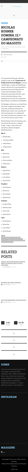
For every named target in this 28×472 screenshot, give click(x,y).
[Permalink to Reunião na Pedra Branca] (14, 293)
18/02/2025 (13, 302)
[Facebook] (10, 1)
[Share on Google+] (23, 54)
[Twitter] (16, 1)
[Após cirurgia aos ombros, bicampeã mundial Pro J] (14, 413)
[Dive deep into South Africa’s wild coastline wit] (14, 435)
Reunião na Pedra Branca (11, 282)
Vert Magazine (6, 267)
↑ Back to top (14, 469)
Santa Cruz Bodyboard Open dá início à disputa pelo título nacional (13, 263)
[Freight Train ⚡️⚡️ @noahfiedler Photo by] (14, 423)
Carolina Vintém (5, 238)
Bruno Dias (10, 237)
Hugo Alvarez (13, 238)
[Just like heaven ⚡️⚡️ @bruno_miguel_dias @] (14, 429)
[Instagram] (13, 1)
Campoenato (17, 237)
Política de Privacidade (7, 464)
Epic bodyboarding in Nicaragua (13, 300)
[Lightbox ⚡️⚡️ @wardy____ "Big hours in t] (14, 427)
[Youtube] (22, 1)
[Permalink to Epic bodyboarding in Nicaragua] (14, 311)
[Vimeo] (19, 1)
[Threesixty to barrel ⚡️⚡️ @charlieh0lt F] (14, 439)
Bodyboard (4, 237)
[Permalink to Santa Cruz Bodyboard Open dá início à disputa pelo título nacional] (14, 276)
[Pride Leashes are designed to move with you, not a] (14, 437)
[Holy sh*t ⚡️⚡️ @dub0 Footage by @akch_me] (14, 402)
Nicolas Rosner (5, 240)
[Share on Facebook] (18, 54)
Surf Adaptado (9, 242)
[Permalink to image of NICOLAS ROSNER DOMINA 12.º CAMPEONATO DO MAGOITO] (14, 67)
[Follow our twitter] (2, 322)
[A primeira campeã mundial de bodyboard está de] (14, 405)
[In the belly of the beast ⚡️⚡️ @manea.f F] (14, 421)
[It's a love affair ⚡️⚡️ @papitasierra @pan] (14, 403)
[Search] (3, 1)
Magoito (20, 238)
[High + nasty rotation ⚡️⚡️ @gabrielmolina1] (14, 425)
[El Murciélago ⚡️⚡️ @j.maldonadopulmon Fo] (14, 417)
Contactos (14, 466)
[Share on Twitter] (21, 54)
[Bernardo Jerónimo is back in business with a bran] (14, 409)
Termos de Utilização (20, 464)
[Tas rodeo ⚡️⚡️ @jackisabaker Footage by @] (14, 433)
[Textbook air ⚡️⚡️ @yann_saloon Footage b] (14, 407)
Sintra (3, 242)
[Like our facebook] (15, 322)
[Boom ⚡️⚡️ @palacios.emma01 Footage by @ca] (14, 411)
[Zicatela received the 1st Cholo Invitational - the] (14, 415)
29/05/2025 (13, 267)
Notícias (4, 23)
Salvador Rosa (21, 240)
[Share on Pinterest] (26, 54)
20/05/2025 (13, 284)
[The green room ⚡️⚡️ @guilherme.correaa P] (14, 419)
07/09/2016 (3, 57)
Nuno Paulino (13, 240)
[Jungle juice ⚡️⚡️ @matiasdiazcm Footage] (14, 431)
